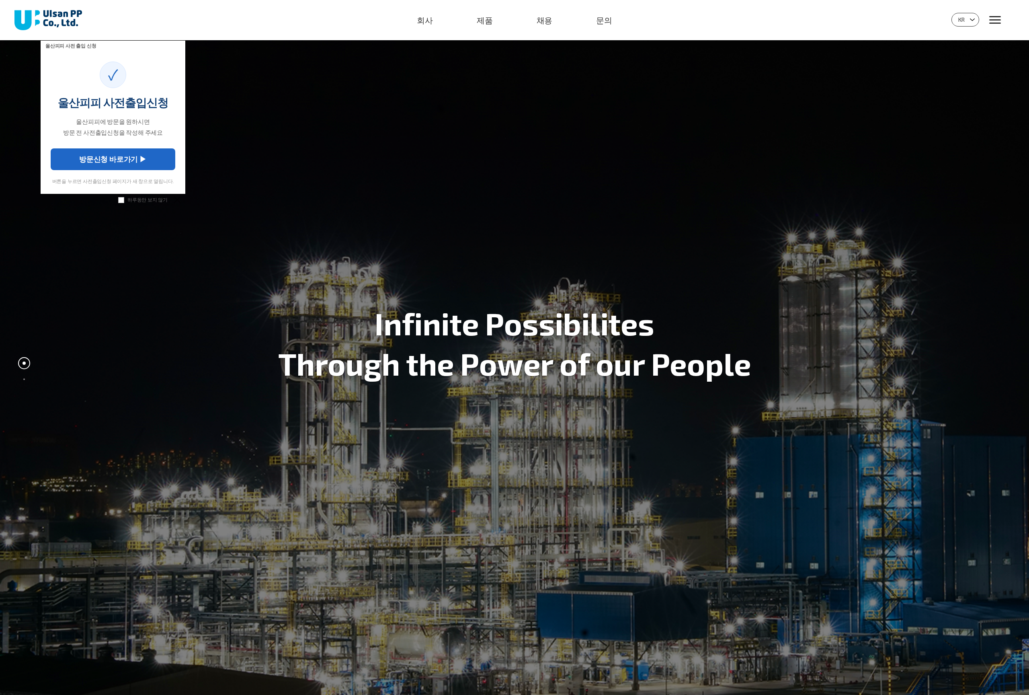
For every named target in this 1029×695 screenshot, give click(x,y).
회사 (425, 20)
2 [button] (24, 379)
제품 (485, 20)
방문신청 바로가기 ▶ (113, 158)
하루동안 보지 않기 (147, 199)
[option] (514, 347)
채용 (545, 20)
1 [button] (24, 363)
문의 (604, 20)
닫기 (176, 199)
